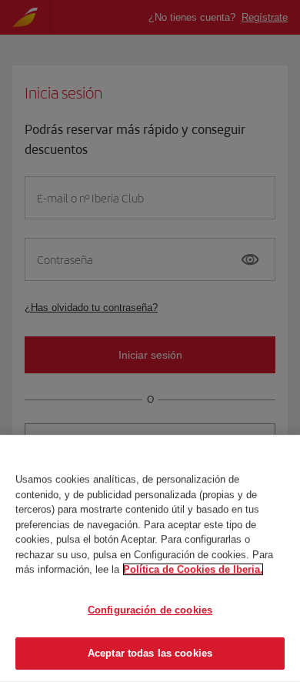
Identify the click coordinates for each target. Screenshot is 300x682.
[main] (150, 558)
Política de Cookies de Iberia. (193, 569)
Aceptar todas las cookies (150, 653)
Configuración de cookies (150, 610)
